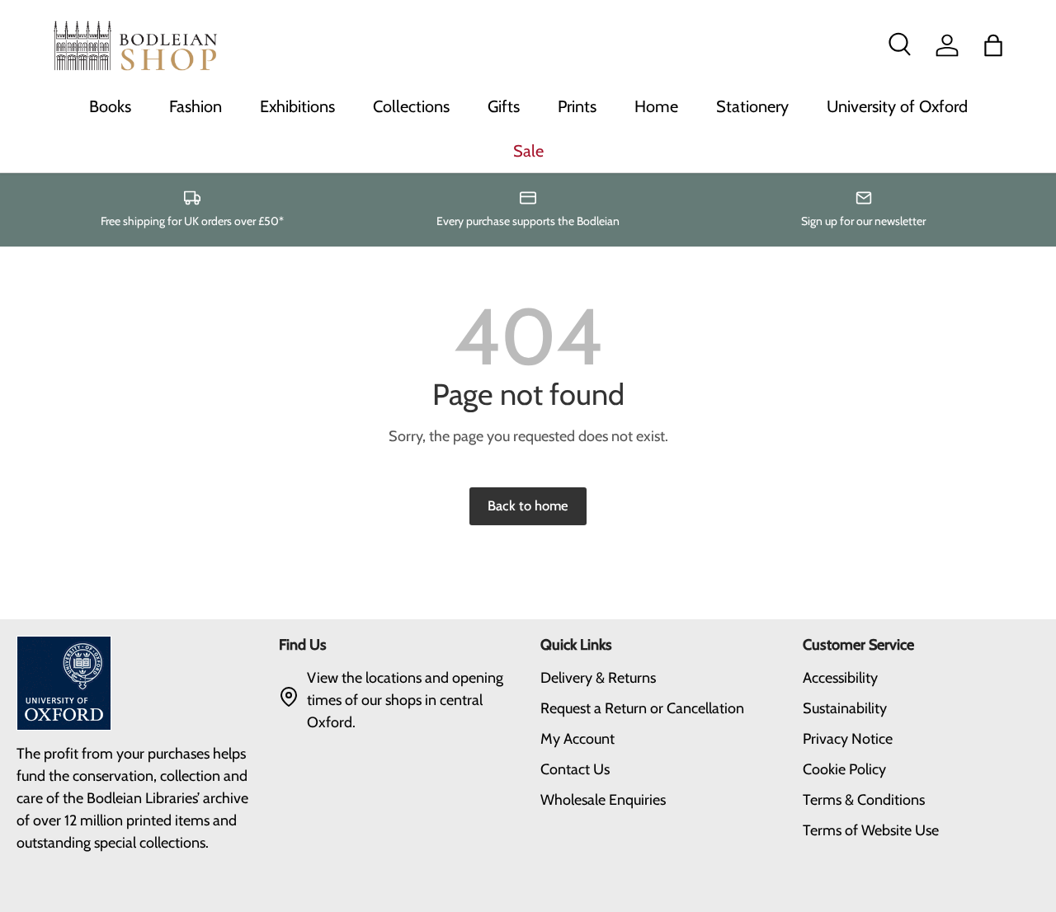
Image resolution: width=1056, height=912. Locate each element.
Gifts (504, 106)
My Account (577, 739)
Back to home (528, 505)
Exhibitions (297, 106)
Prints (577, 106)
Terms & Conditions (864, 800)
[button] (993, 45)
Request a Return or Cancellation (642, 708)
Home (656, 106)
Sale (528, 151)
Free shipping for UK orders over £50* (192, 221)
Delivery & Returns (598, 678)
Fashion (195, 106)
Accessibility (840, 678)
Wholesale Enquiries (603, 800)
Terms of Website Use (871, 830)
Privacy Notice (848, 739)
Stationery (752, 106)
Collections (411, 106)
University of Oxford (897, 106)
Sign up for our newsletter (863, 221)
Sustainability (845, 708)
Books (110, 106)
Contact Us (575, 769)
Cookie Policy (844, 769)
